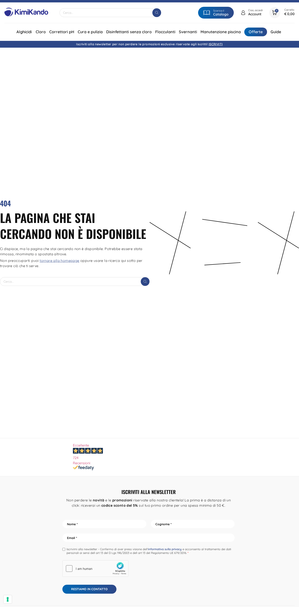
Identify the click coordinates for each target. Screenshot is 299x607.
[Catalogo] (206, 12)
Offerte (256, 31)
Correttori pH (61, 31)
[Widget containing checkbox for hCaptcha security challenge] (95, 568)
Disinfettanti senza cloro (129, 31)
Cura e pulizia (90, 31)
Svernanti (188, 31)
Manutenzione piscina (221, 31)
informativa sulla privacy (165, 549)
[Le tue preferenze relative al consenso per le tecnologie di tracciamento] (8, 599)
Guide (276, 31)
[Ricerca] (156, 12)
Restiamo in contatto (89, 589)
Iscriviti (216, 44)
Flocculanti (165, 31)
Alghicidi (24, 31)
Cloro (41, 31)
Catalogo (221, 14)
